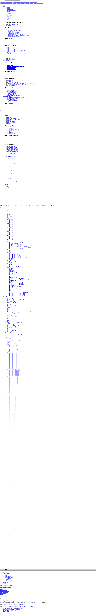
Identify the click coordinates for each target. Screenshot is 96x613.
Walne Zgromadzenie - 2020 (14, 518)
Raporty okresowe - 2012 (13, 391)
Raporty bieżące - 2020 (13, 359)
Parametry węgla (10, 298)
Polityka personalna (12, 264)
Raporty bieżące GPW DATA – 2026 (15, 370)
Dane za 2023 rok (12, 441)
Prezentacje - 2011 (12, 411)
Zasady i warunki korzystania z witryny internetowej (12, 609)
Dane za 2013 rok (12, 451)
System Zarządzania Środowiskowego (16, 255)
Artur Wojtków (9, 216)
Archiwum (9, 344)
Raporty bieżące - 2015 (13, 364)
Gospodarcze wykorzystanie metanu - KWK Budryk (18, 292)
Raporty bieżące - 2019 (13, 360)
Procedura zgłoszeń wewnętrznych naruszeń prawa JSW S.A (20, 247)
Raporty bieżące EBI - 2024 (14, 372)
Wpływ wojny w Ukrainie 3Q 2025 (15, 489)
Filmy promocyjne (10, 558)
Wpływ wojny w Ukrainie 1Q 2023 (15, 499)
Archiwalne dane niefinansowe (12, 484)
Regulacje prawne (10, 308)
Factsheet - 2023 (12, 434)
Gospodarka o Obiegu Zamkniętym (13, 330)
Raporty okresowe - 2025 (13, 378)
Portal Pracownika (25, 2)
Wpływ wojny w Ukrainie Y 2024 (15, 492)
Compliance (9, 241)
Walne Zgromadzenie (11, 511)
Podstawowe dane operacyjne (12, 467)
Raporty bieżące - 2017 (13, 362)
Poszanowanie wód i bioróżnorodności (14, 329)
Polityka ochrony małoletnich (10, 333)
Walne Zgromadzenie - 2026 (14, 512)
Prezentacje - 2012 (12, 410)
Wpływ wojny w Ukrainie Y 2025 (15, 488)
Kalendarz (9, 341)
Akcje (6, 337)
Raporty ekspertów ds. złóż (14, 345)
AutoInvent (11, 275)
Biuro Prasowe (5, 552)
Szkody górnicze (8, 307)
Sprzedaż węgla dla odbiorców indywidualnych (15, 299)
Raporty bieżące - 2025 (13, 354)
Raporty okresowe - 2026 (13, 377)
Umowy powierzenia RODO (12, 316)
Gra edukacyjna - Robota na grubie (13, 325)
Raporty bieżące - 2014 (13, 365)
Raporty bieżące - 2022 (13, 357)
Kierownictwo (11, 220)
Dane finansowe (8, 436)
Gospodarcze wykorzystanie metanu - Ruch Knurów (18, 291)
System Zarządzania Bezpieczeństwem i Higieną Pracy (19, 256)
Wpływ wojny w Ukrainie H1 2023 (15, 498)
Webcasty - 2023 (12, 416)
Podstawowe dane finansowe (12, 437)
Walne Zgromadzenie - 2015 (14, 523)
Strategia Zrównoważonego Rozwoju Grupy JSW (13, 322)
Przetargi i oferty (8, 303)
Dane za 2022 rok (12, 442)
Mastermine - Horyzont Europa (14, 287)
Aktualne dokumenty (10, 315)
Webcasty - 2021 (12, 418)
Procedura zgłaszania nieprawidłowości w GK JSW (18, 246)
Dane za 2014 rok (12, 450)
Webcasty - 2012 (12, 427)
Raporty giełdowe (8, 351)
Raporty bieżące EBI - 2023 (14, 373)
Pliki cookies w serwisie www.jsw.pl (9, 610)
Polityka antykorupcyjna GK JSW (15, 245)
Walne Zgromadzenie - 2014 (14, 524)
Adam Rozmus (9, 215)
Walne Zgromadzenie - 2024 (14, 514)
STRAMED (11, 270)
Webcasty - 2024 (12, 415)
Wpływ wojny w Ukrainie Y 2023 (15, 496)
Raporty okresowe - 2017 (13, 386)
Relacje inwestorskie (6, 112)
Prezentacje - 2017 (12, 405)
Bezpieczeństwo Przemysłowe (14, 261)
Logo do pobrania (8, 560)
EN (42, 3)
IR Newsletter (9, 429)
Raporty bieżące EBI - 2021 (14, 375)
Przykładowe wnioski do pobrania (13, 310)
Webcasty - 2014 (12, 425)
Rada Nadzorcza (8, 217)
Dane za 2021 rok (12, 443)
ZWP (8, 235)
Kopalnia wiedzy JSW (11, 324)
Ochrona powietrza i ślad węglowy (13, 328)
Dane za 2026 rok (12, 438)
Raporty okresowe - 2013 (13, 390)
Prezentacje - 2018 (12, 404)
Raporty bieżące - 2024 (13, 355)
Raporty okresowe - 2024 (13, 379)
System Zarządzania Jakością (14, 254)
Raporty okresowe (10, 376)
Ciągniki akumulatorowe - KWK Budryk (16, 278)
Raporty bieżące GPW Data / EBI (13, 369)
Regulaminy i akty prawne (14, 250)
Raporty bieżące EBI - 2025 (14, 371)
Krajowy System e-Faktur (11, 317)
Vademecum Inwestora (13, 350)
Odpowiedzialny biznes (7, 96)
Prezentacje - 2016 (12, 406)
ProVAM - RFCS (12, 285)
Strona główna (5, 582)
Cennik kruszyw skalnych (11, 300)
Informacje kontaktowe (9, 564)
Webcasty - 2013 (12, 426)
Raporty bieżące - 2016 (13, 363)
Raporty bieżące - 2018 (13, 361)
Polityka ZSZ (11, 258)
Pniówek (8, 231)
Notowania (9, 338)
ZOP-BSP (11, 268)
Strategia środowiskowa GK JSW (11, 327)
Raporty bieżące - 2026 (13, 353)
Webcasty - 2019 (12, 420)
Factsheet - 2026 (12, 431)
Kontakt (4, 188)
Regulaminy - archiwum (11, 318)
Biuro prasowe (5, 176)
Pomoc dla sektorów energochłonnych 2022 (17, 295)
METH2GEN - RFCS (13, 277)
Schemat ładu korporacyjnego (12, 503)
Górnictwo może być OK (11, 326)
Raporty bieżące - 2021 (13, 358)
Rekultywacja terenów (13, 290)
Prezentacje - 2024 (12, 398)
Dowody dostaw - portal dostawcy (13, 305)
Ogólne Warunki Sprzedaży (12, 302)
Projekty (8, 267)
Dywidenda (9, 529)
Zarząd (6, 211)
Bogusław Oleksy (10, 214)
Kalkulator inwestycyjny (11, 342)
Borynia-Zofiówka (10, 219)
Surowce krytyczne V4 (13, 272)
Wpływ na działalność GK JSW (12, 486)
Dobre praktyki (9, 531)
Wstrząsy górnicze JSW (11, 313)
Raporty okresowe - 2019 (13, 384)
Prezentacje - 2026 (12, 396)
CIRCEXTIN (11, 271)
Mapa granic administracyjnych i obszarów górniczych (16, 312)
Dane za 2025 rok (12, 439)
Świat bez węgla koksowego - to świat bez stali (13, 555)
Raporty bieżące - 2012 (13, 367)
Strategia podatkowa (8, 541)
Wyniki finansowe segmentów (12, 452)
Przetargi (8, 306)
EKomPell (11, 276)
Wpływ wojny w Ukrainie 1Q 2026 (15, 487)
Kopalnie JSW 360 (8, 556)
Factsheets (9, 430)
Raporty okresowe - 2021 (13, 382)
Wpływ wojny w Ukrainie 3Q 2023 (15, 497)
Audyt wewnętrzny (12, 536)
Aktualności (7, 553)
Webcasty (8, 412)
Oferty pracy (11, 265)
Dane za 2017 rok (12, 447)
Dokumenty (9, 249)
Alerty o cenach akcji (11, 343)
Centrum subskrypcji (8, 538)
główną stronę (8, 587)
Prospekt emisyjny (15, 347)
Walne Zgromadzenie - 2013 (14, 525)
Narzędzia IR (7, 542)
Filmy (6, 557)
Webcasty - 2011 (12, 428)
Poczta (35, 2)
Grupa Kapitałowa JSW (9, 239)
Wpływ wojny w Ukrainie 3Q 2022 (15, 501)
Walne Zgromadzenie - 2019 (14, 519)
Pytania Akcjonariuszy (9, 393)
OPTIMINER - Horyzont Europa (15, 280)
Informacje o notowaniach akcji (12, 339)
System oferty (9, 304)
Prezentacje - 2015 (12, 407)
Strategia (6, 540)
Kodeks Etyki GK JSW (13, 243)
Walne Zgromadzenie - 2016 (14, 522)
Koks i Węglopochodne (11, 301)
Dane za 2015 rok (12, 449)
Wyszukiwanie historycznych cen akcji (14, 340)
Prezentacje (9, 395)
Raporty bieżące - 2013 (13, 366)
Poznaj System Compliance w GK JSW (16, 242)
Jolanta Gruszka (10, 212)
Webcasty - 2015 (12, 424)
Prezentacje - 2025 (12, 397)
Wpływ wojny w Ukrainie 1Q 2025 (15, 491)
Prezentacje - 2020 (12, 402)
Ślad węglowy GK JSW (9, 332)
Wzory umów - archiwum (11, 319)
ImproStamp (11, 274)
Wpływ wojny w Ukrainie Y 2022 (15, 500)
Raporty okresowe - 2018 (13, 385)
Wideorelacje (9, 559)
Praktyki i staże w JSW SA (14, 266)
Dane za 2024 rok (12, 440)
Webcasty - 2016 (12, 423)
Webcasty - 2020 (12, 419)
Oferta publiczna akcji (13, 346)
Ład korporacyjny (8, 502)
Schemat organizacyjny (13, 510)
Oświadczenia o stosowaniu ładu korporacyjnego (18, 532)
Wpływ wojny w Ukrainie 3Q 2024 (15, 493)
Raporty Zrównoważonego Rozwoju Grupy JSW (13, 334)
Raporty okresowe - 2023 (13, 380)
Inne (5, 240)
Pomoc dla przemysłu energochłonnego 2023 (17, 294)
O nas (4, 6)
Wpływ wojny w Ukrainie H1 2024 (15, 494)
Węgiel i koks (7, 297)
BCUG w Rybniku (12, 281)
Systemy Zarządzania (11, 252)
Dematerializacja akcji (11, 505)
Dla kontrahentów (6, 60)
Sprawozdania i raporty (13, 251)
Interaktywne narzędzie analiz (12, 482)
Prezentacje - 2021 (12, 401)
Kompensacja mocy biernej (14, 288)
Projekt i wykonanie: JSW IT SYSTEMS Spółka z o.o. (12, 608)
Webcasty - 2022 (12, 417)
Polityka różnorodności (11, 528)
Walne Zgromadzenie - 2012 (14, 526)
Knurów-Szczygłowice (11, 227)
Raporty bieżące (10, 352)
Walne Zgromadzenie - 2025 (14, 513)
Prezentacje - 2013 (12, 409)
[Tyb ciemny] (1, 4)
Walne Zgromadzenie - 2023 (14, 515)
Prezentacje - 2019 (12, 403)
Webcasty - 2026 (12, 413)
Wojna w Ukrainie (8, 485)
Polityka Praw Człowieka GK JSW (15, 244)
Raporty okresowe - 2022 (13, 381)
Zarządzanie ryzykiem (11, 537)
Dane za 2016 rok (12, 448)
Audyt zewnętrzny (12, 535)
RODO (11, 2)
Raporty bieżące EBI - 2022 (14, 374)
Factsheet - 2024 (12, 433)
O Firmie (6, 210)
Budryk (8, 223)
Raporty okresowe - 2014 (13, 389)
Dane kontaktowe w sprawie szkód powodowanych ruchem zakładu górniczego (21, 311)
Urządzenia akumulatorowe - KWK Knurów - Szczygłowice (20, 279)
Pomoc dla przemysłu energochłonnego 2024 (17, 293)
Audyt (8, 534)
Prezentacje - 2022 (12, 400)
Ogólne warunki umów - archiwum (13, 320)
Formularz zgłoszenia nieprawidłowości (16, 248)
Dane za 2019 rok (12, 445)
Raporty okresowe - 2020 (13, 383)
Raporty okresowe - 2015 (13, 388)
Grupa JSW (10, 3)
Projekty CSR (7, 323)
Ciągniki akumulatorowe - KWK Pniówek (16, 283)
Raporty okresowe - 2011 (13, 392)
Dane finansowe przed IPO (12, 483)
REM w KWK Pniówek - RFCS (15, 286)
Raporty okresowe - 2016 (13, 387)
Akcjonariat (9, 504)
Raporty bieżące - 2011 (13, 368)
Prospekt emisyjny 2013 (13, 349)
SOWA (10, 269)
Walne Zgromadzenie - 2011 (14, 527)
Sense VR (11, 273)
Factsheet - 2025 (12, 432)
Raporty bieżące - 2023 (13, 356)
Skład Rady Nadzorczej (13, 507)
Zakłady (6, 565)
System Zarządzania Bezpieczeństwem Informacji (18, 257)
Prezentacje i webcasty (9, 394)
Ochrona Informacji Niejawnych (12, 260)
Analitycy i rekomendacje (11, 435)
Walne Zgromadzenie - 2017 (14, 521)
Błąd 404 (4, 574)
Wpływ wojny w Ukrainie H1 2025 (15, 490)
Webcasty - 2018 (12, 421)
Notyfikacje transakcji (9, 539)
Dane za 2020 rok (12, 444)
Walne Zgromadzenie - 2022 (14, 516)
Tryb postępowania (10, 309)
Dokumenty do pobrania (9, 314)
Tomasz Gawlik (10, 213)
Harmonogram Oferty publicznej (17, 348)
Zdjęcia (6, 561)
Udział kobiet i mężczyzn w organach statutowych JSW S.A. (20, 533)
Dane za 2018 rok (12, 446)
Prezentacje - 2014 (12, 408)
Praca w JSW (9, 263)
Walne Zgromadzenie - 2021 (14, 517)
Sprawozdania (11, 508)
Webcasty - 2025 (12, 414)
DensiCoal (11, 289)
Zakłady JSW (7, 218)
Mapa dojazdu (11, 222)
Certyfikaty (11, 259)
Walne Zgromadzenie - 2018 (14, 520)
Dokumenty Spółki (10, 530)
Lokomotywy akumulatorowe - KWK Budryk (17, 282)
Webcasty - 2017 (12, 422)
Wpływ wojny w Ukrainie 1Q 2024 (15, 495)
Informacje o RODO (6, 611)
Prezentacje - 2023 (12, 399)
